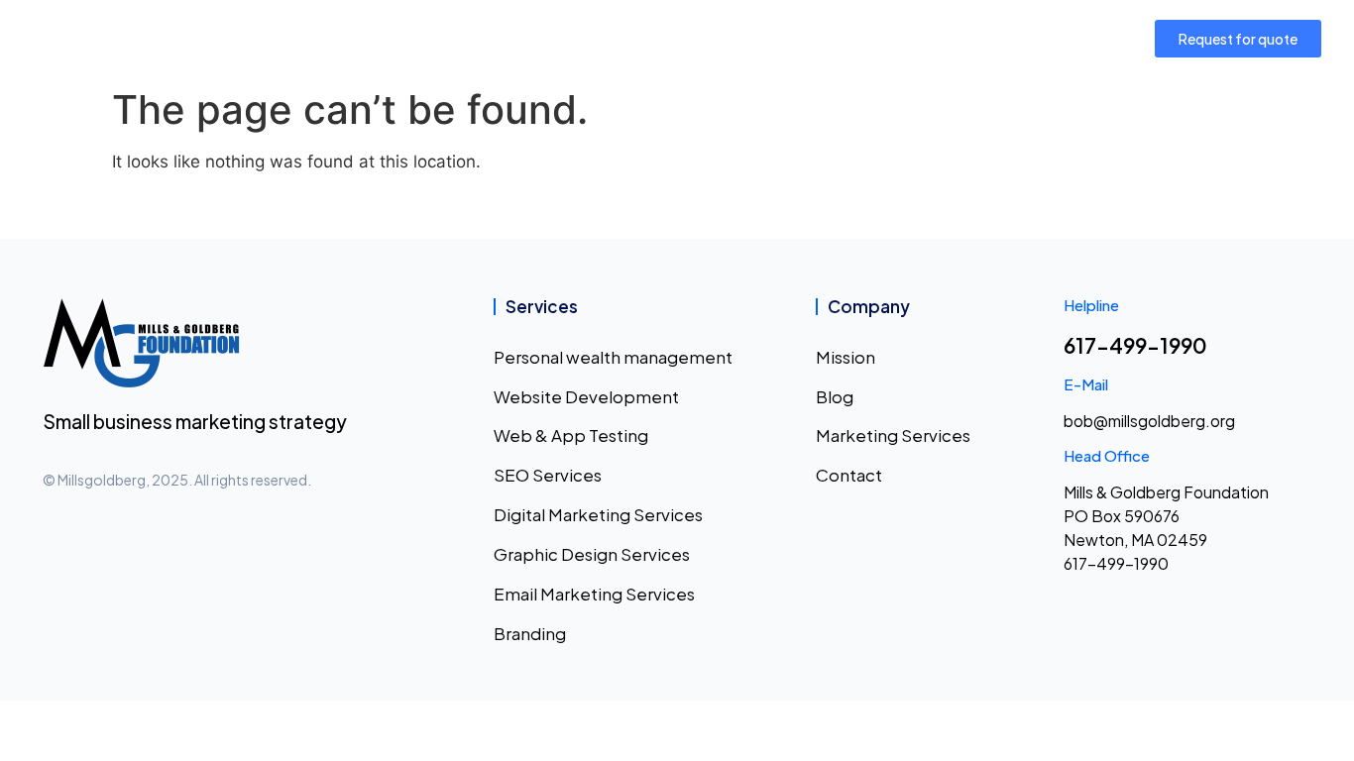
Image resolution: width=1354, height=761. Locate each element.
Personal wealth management (613, 357)
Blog (834, 396)
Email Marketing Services (594, 593)
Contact (988, 38)
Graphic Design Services (592, 554)
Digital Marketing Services (598, 514)
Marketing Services (893, 435)
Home (279, 38)
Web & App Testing (571, 435)
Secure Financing (838, 38)
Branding (530, 633)
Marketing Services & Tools (639, 38)
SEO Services (548, 475)
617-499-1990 (1135, 345)
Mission (360, 38)
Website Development (586, 396)
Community (462, 38)
